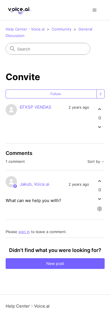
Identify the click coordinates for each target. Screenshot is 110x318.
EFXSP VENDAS (35, 107)
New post (55, 263)
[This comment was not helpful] (100, 199)
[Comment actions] (100, 209)
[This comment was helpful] (100, 181)
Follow (55, 94)
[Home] (19, 10)
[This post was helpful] (100, 109)
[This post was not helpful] (100, 127)
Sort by (94, 161)
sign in (24, 231)
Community (61, 29)
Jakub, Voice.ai (34, 184)
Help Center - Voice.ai (25, 29)
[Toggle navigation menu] (95, 10)
